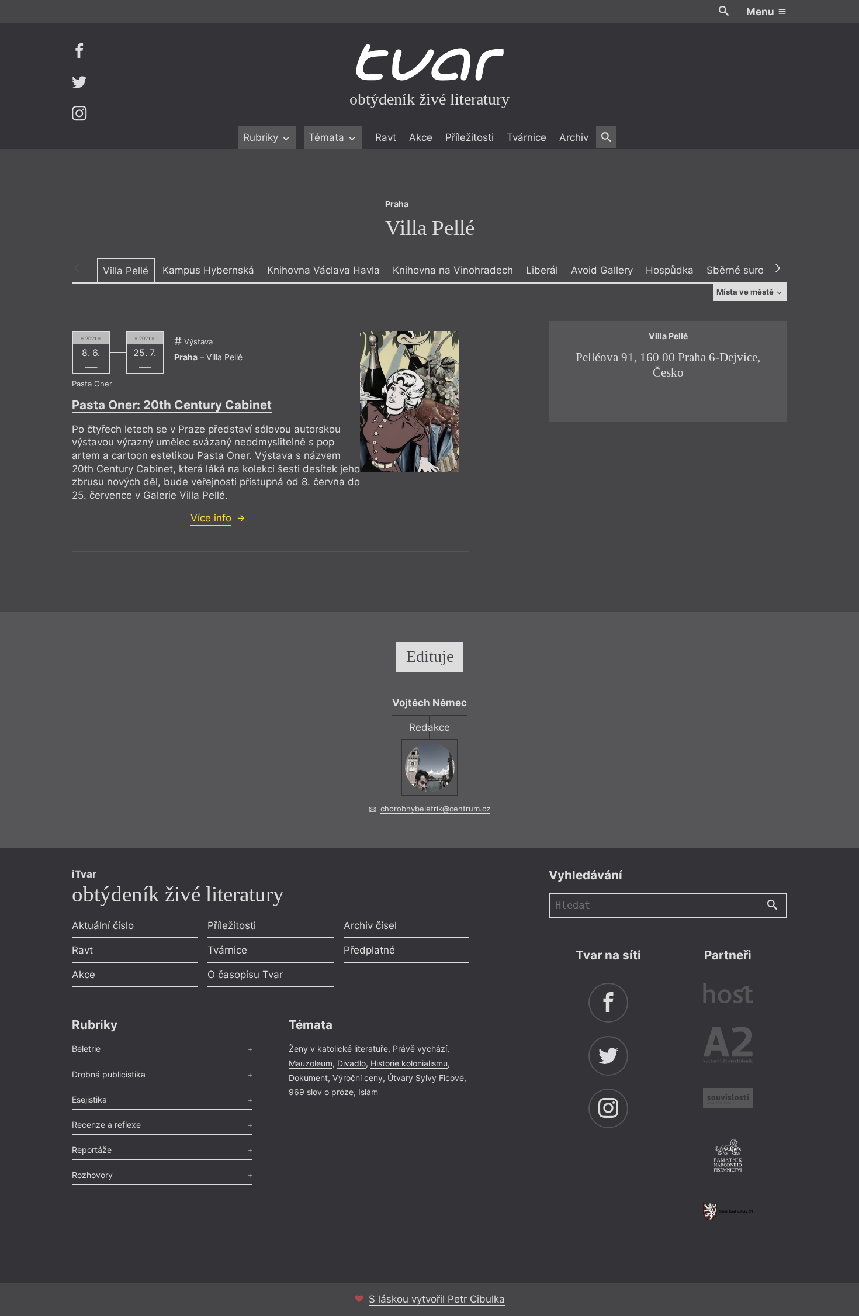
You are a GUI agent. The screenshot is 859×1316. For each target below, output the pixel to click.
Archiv (573, 137)
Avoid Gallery (602, 270)
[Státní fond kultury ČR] (728, 1211)
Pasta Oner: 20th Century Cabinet (172, 405)
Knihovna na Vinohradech (453, 270)
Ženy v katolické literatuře (338, 1049)
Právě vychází (420, 1049)
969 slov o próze (321, 1092)
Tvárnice (526, 137)
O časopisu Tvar (245, 974)
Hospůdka (670, 270)
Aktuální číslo (103, 925)
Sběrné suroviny (744, 270)
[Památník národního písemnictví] (728, 1157)
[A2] (728, 1047)
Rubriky (262, 137)
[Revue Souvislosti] (728, 1100)
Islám (368, 1092)
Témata (328, 137)
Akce (420, 137)
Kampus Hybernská (208, 270)
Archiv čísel (370, 925)
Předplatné (369, 950)
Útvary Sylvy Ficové (425, 1078)
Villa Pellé (125, 271)
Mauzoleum (310, 1063)
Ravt (385, 137)
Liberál (542, 270)
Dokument (308, 1078)
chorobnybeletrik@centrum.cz (435, 808)
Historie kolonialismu (409, 1063)
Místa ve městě (745, 291)
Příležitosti (469, 137)
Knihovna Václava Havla (323, 270)
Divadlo (351, 1063)
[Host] (728, 995)
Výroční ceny (357, 1078)
